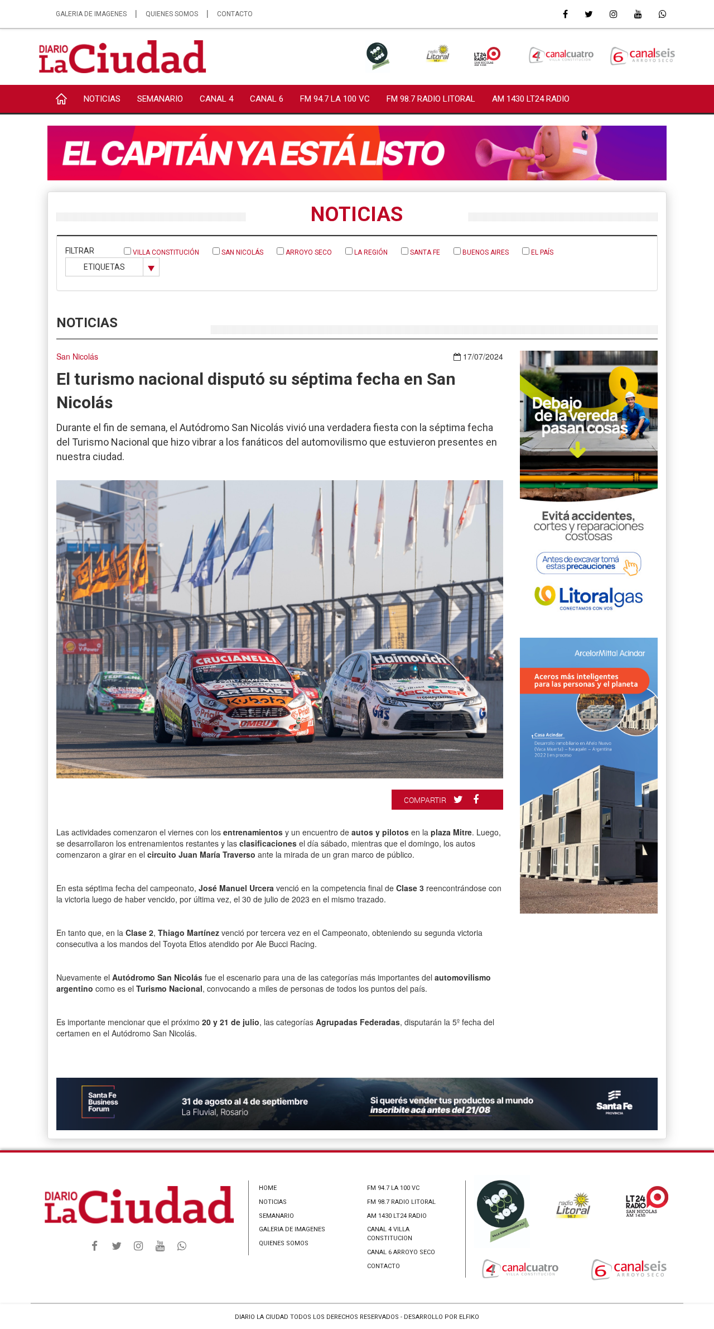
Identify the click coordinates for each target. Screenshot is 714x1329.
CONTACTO (235, 14)
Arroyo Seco (308, 252)
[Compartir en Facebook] (477, 799)
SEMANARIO (160, 99)
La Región (370, 252)
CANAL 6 (266, 99)
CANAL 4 (216, 99)
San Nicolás (241, 252)
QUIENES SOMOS (172, 14)
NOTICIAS (102, 99)
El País (541, 252)
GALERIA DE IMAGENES (91, 14)
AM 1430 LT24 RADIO (531, 99)
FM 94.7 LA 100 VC (335, 99)
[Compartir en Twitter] (460, 799)
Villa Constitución (165, 252)
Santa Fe (424, 252)
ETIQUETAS (104, 266)
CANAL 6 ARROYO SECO (401, 1252)
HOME (268, 1188)
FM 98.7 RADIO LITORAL (431, 99)
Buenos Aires (485, 252)
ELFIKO (469, 1317)
